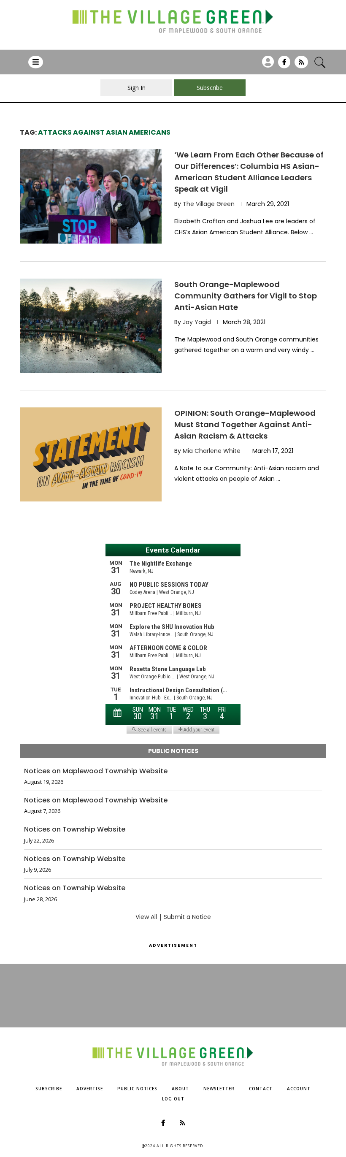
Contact (261, 1089)
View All (146, 917)
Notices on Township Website (74, 829)
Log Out (173, 1099)
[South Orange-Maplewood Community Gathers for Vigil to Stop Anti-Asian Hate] (91, 326)
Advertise (89, 1089)
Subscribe (48, 1089)
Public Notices (137, 1089)
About (180, 1089)
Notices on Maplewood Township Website (96, 771)
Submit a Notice (187, 917)
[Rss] (301, 65)
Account (299, 1089)
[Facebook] (284, 65)
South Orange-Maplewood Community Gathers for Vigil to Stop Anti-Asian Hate (245, 295)
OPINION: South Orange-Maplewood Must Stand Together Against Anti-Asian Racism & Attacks (245, 424)
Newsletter (219, 1089)
